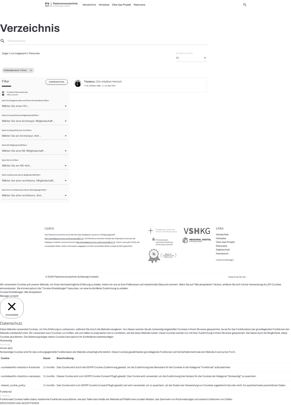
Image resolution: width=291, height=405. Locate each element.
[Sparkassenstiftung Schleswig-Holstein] (162, 245)
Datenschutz (223, 249)
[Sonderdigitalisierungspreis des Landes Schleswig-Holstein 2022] (162, 263)
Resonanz (140, 4)
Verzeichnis (89, 4)
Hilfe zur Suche (12, 95)
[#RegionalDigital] (197, 243)
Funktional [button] (5, 391)
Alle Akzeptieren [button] (33, 292)
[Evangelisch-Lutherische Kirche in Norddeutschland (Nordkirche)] (162, 234)
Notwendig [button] (6, 340)
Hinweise (104, 4)
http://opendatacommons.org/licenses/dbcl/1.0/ (95, 242)
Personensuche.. (17, 41)
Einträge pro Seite (184, 53)
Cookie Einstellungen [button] (11, 292)
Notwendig (5, 344)
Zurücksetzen (56, 82)
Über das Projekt (121, 4)
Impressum (222, 253)
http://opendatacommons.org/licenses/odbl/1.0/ (64, 239)
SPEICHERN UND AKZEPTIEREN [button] (19, 403)
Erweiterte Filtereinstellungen (17, 92)
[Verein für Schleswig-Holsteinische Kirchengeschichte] (197, 234)
